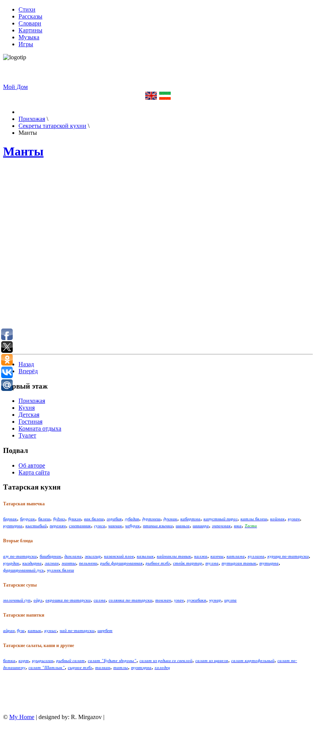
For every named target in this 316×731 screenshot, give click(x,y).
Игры (25, 44)
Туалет (27, 435)
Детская (28, 414)
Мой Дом (15, 87)
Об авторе (31, 465)
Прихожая (31, 400)
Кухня (26, 407)
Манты (23, 151)
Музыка (28, 37)
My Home (21, 717)
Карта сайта (34, 472)
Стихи (26, 9)
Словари (29, 23)
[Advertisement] (249, 72)
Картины (30, 30)
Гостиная (30, 421)
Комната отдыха (39, 428)
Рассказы (30, 16)
